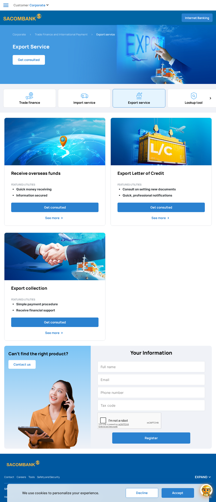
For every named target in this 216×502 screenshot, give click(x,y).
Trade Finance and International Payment (61, 34)
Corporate (19, 34)
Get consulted (29, 60)
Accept (177, 493)
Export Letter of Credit (140, 173)
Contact (9, 477)
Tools (31, 477)
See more (55, 218)
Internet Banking (197, 18)
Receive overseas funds (36, 173)
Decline (142, 493)
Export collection (29, 288)
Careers (21, 477)
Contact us (22, 364)
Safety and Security (48, 477)
